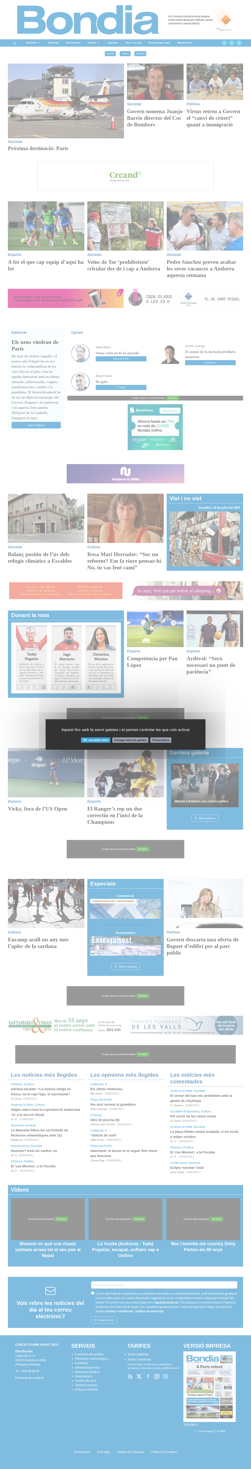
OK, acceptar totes (96, 740)
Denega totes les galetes (130, 740)
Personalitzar (161, 740)
